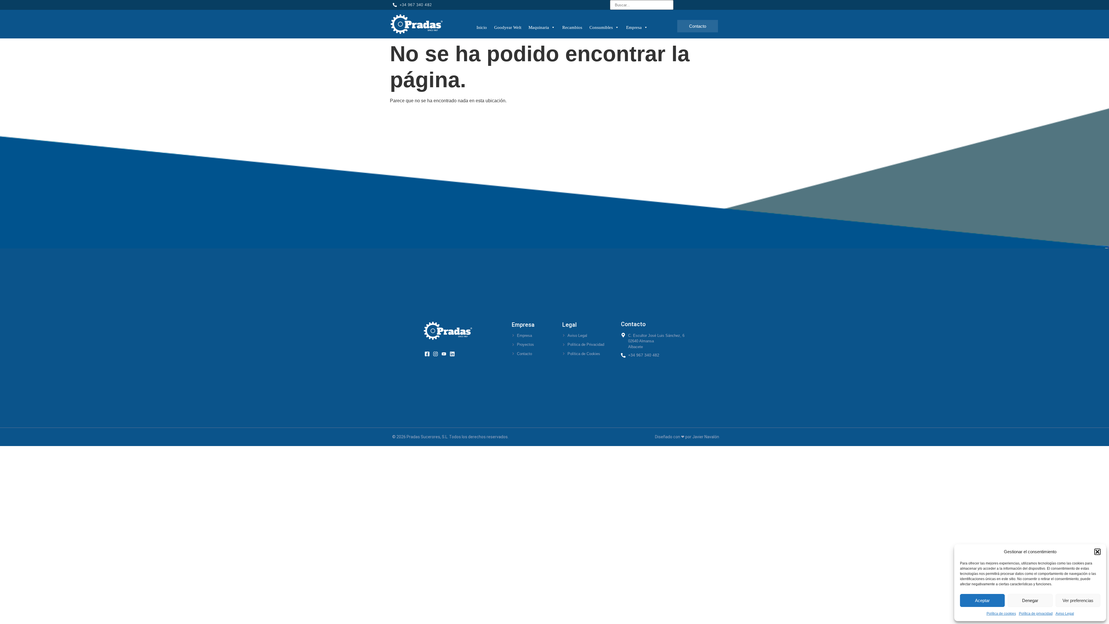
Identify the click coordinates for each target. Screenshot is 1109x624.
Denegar (1030, 600)
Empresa (634, 27)
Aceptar (982, 600)
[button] (1097, 552)
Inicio (482, 27)
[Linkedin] (454, 353)
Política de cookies (1001, 614)
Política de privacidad (1036, 614)
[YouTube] (446, 353)
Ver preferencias (1078, 600)
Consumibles (601, 27)
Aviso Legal (1065, 614)
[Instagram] (437, 353)
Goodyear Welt (507, 27)
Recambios (572, 27)
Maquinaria (539, 27)
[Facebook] (429, 353)
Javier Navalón (705, 436)
